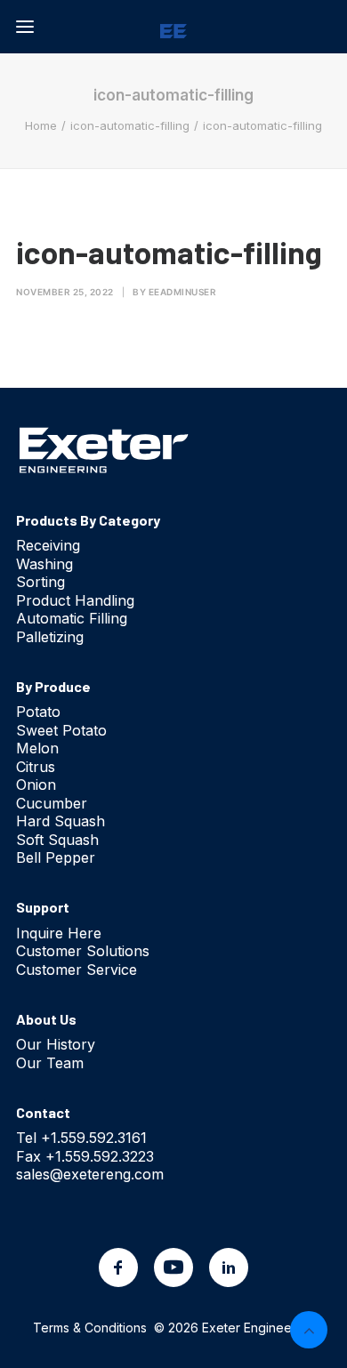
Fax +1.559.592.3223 (85, 1156)
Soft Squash (57, 840)
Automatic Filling (71, 618)
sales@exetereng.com (90, 1174)
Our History (55, 1044)
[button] (25, 26)
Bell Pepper (55, 857)
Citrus (35, 767)
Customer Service (76, 969)
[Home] (104, 449)
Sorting (40, 582)
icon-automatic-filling (130, 125)
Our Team (50, 1063)
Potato (38, 711)
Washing (44, 564)
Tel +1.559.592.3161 (81, 1138)
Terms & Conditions (90, 1327)
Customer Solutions (82, 951)
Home (41, 125)
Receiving (48, 545)
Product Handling (75, 600)
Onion (36, 784)
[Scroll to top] (308, 1328)
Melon (37, 748)
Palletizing (50, 637)
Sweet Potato (61, 730)
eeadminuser (183, 291)
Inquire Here (58, 933)
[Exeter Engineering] (173, 26)
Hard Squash (60, 821)
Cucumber (51, 803)
